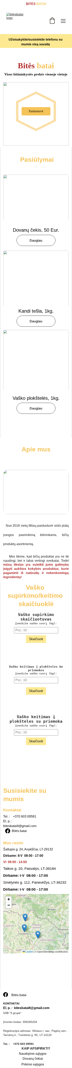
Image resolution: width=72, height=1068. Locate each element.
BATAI (41, 4)
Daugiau (36, 240)
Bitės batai (19, 831)
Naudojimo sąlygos (32, 1053)
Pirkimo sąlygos (32, 1064)
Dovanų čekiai (33, 1058)
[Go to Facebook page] (7, 830)
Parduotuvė (36, 111)
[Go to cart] (52, 21)
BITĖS (31, 4)
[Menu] (63, 21)
